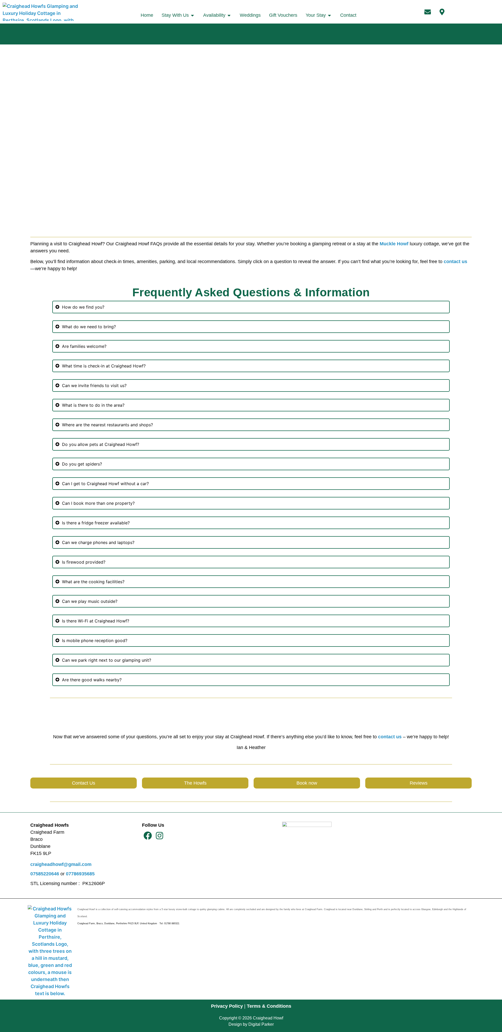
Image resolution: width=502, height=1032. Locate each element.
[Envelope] (427, 11)
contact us (455, 261)
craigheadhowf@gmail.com (61, 864)
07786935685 (80, 873)
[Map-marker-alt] (441, 11)
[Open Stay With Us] (192, 15)
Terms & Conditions (269, 1006)
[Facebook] (148, 836)
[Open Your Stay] (329, 15)
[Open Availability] (229, 15)
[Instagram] (160, 836)
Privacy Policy (227, 1006)
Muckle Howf (394, 243)
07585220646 (44, 873)
